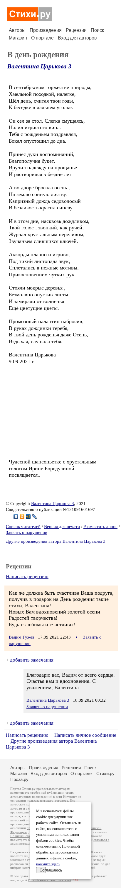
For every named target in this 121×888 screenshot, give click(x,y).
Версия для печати (62, 526)
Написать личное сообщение (85, 735)
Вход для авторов (77, 37)
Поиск (97, 30)
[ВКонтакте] (16, 516)
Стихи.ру (105, 773)
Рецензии (76, 30)
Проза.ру (19, 779)
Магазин (18, 37)
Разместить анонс (100, 526)
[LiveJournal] (34, 516)
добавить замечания (31, 660)
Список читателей (23, 526)
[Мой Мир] (28, 516)
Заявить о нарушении (26, 532)
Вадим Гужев (21, 637)
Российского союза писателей (49, 880)
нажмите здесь (48, 864)
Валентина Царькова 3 (39, 66)
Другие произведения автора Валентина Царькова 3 (55, 541)
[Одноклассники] (22, 516)
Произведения (46, 30)
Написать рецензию (27, 576)
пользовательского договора (47, 800)
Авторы (17, 30)
